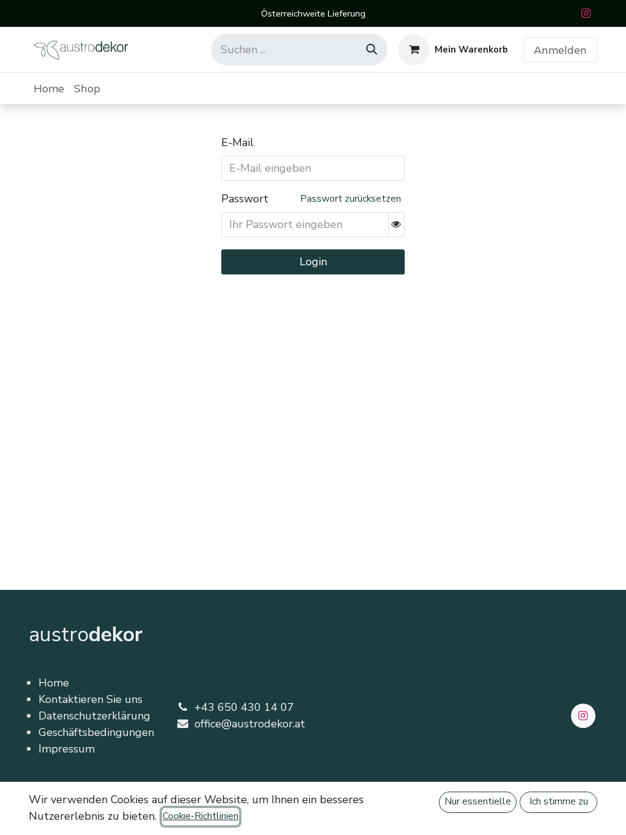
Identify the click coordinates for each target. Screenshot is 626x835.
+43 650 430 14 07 (244, 707)
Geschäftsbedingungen (96, 732)
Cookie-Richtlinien (200, 816)
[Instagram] (586, 13)
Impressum (67, 748)
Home (54, 682)
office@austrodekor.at (249, 723)
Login (313, 261)
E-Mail (237, 142)
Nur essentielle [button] (477, 801)
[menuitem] (49, 88)
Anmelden (560, 50)
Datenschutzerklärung (94, 715)
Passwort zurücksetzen (350, 198)
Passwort (244, 198)
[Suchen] (372, 49)
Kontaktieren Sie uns (90, 699)
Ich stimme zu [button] (558, 801)
